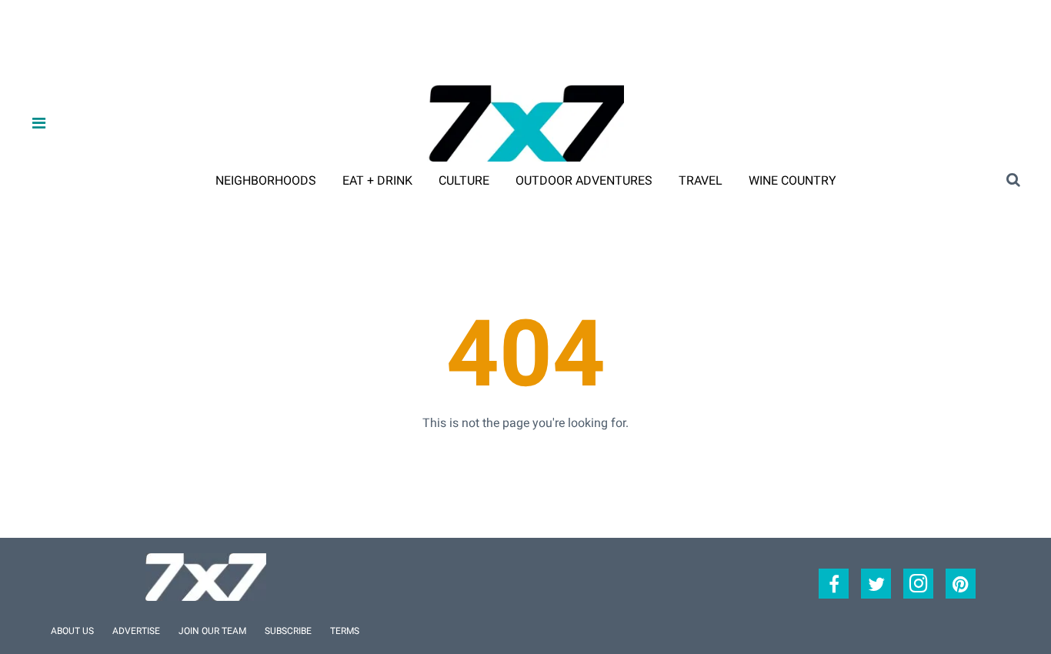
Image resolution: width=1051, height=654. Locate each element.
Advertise (136, 631)
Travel (700, 180)
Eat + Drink (377, 180)
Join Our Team (212, 631)
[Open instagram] (918, 584)
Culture (464, 180)
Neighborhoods (265, 180)
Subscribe (288, 631)
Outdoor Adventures (583, 180)
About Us (72, 631)
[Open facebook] (834, 584)
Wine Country (792, 180)
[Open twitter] (876, 584)
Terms (344, 631)
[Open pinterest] (961, 584)
